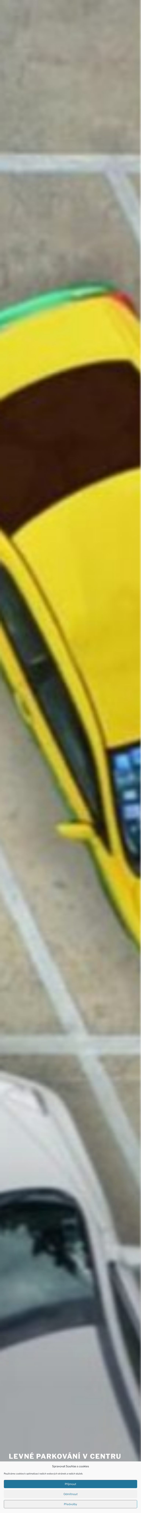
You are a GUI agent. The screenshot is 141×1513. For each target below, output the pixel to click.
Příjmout (70, 1484)
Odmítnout (71, 1494)
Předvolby (70, 1504)
